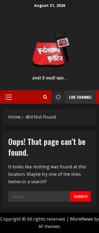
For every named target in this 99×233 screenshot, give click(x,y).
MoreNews (81, 219)
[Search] (45, 97)
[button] (9, 97)
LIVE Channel (80, 97)
